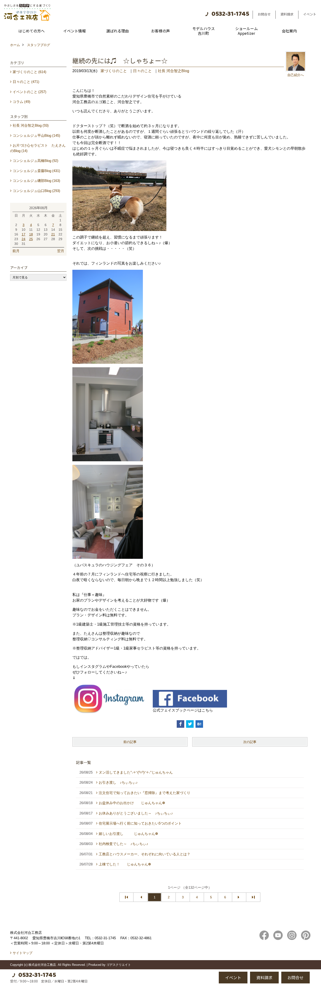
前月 (16, 251)
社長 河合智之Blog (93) (31, 125)
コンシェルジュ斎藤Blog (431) (36, 171)
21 (53, 234)
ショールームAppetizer (246, 31)
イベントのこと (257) (29, 92)
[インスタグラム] (109, 698)
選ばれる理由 (117, 31)
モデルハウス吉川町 (203, 31)
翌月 (60, 251)
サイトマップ (22, 953)
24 (23, 239)
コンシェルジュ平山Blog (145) (36, 135)
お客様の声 (160, 31)
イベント (309, 14)
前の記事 (130, 742)
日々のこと (142, 71)
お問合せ (264, 14)
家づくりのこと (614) (29, 72)
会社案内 (289, 31)
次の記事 (249, 742)
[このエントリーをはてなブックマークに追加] (199, 724)
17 (23, 234)
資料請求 (287, 14)
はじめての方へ (31, 31)
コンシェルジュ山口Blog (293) (36, 191)
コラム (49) (21, 102)
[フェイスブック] (190, 698)
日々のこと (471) (26, 82)
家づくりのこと (114, 71)
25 (31, 239)
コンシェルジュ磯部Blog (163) (36, 181)
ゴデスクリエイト (118, 964)
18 (31, 234)
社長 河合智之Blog (173, 71)
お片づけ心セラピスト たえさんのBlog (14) (38, 148)
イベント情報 (74, 31)
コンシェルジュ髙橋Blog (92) (35, 161)
